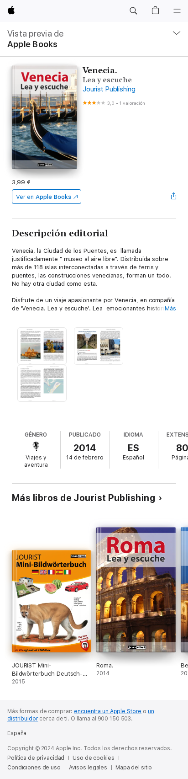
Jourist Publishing (109, 89)
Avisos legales (88, 767)
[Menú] (177, 11)
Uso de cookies (93, 758)
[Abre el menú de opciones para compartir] (173, 196)
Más (170, 308)
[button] (133, 11)
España (16, 733)
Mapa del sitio (133, 767)
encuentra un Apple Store (107, 711)
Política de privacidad (35, 758)
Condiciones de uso (34, 767)
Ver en (43, 196)
